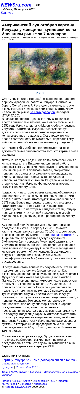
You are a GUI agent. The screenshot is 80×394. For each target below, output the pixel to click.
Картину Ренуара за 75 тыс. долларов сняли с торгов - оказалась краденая (39, 362)
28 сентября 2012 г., (28, 367)
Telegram (62, 380)
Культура (7, 12)
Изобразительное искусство (61, 371)
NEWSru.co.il (9, 383)
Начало (6, 380)
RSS (52, 380)
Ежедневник (40, 380)
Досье (17, 380)
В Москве (25, 383)
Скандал (7, 374)
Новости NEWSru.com (17, 386)
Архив (26, 380)
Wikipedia (40, 93)
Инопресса (40, 383)
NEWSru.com (16, 5)
